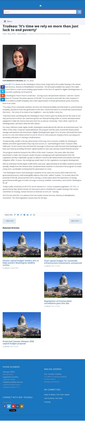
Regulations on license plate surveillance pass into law (58, 302)
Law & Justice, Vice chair (53, 398)
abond (7, 268)
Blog (9, 34)
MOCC (14, 34)
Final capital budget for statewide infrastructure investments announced (63, 261)
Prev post (10, 221)
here (44, 186)
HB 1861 (73, 186)
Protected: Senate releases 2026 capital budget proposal (18, 342)
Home (5, 34)
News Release (22, 34)
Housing (47, 402)
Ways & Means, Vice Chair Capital (56, 394)
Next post (75, 221)
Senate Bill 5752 (9, 84)
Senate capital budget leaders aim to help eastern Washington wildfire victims (21, 262)
